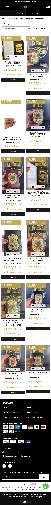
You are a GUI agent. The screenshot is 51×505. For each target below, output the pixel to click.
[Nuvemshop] (25, 484)
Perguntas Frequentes (34, 417)
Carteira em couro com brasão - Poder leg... (38, 311)
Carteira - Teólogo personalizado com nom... (13, 259)
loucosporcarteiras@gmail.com (17, 456)
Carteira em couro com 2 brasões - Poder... (38, 374)
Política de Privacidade (11, 412)
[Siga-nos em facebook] (10, 466)
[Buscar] (21, 13)
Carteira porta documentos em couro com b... (38, 192)
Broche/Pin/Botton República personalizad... (13, 138)
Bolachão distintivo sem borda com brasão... (38, 133)
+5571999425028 (12, 452)
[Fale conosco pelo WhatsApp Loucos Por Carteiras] (46, 486)
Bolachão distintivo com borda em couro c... (13, 321)
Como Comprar (32, 412)
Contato (29, 407)
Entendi (25, 502)
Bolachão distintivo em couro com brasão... (37, 75)
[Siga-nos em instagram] (4, 466)
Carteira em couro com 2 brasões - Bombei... (13, 196)
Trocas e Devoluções (11, 417)
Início (4, 18)
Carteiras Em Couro (15, 18)
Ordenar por (6, 24)
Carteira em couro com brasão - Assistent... (13, 62)
